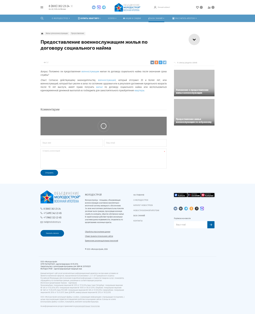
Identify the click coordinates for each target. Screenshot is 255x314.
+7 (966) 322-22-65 (52, 217)
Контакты (138, 221)
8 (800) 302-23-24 (59, 6)
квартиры (139, 90)
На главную (138, 195)
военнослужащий (107, 80)
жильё (99, 87)
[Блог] (42, 33)
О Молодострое (140, 200)
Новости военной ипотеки (146, 210)
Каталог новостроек (143, 205)
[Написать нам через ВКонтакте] (94, 7)
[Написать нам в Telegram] (104, 7)
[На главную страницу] (127, 7)
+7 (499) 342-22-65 (53, 213)
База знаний (139, 216)
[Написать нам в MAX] (99, 7)
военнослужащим (90, 71)
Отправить (49, 173)
